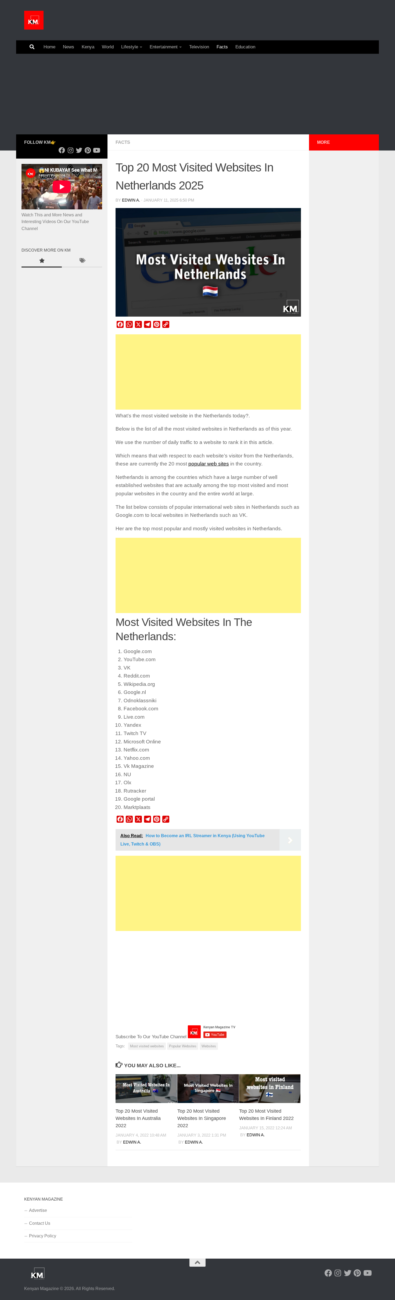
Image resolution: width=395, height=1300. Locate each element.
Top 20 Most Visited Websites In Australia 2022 (138, 1118)
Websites (209, 1046)
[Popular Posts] (41, 261)
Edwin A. (131, 200)
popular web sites (208, 464)
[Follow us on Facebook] (62, 150)
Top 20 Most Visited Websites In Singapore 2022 (201, 1118)
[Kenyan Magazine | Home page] (34, 20)
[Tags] (82, 261)
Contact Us (39, 1223)
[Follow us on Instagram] (70, 150)
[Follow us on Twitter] (79, 150)
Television (199, 46)
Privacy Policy (42, 1236)
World (108, 46)
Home (49, 46)
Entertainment (164, 46)
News (68, 46)
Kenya (88, 46)
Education (245, 46)
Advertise (38, 1210)
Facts (222, 46)
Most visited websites (147, 1046)
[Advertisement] (197, 94)
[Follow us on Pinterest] (87, 150)
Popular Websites (182, 1046)
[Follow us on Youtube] (96, 150)
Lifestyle (129, 46)
